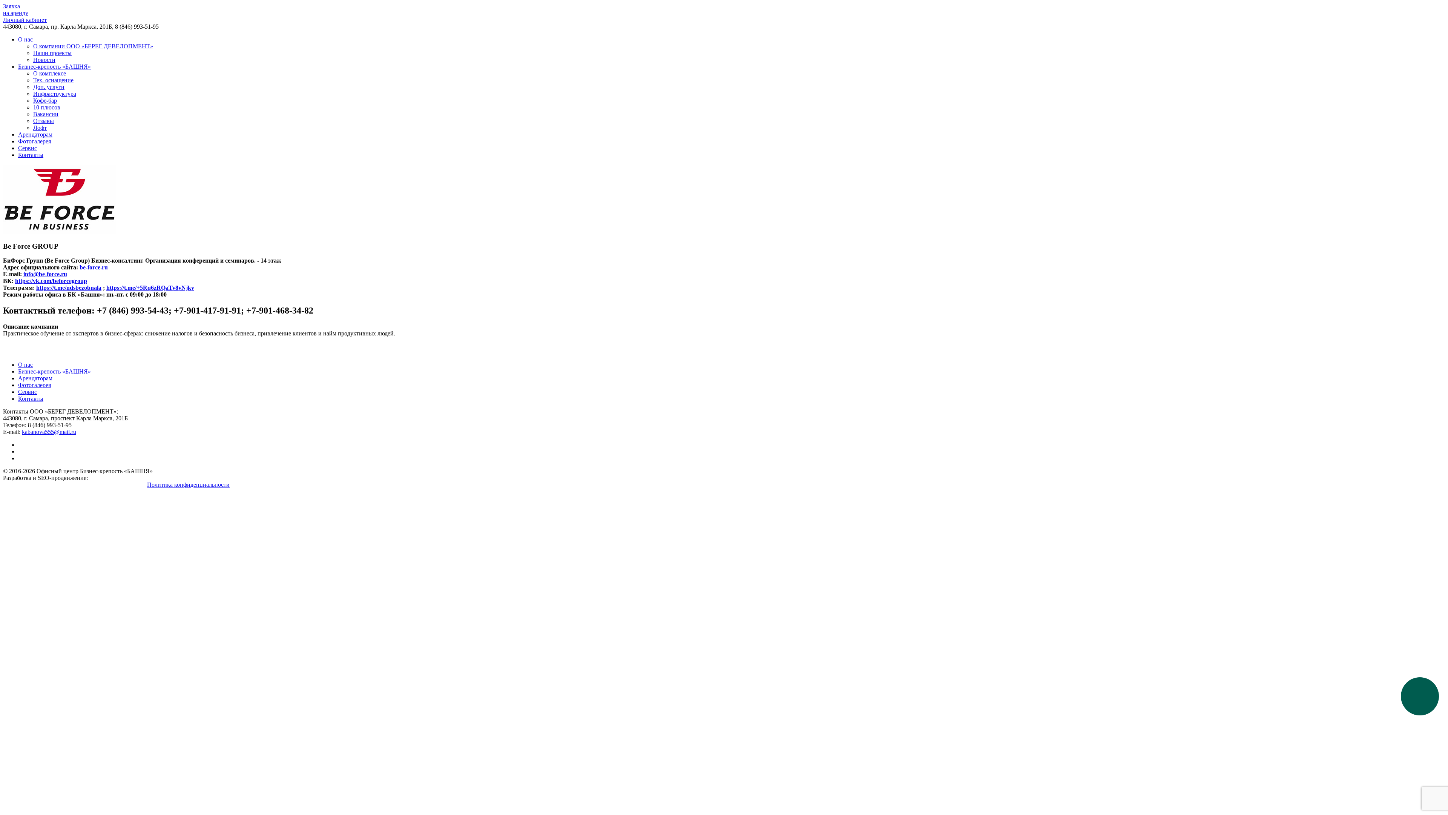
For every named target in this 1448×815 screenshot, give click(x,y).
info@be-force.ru (45, 274)
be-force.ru (94, 267)
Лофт (40, 128)
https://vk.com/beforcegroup (51, 281)
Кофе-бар (45, 100)
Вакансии (45, 114)
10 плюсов (46, 107)
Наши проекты (52, 53)
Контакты (30, 155)
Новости (44, 60)
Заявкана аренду (15, 9)
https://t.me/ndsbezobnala (68, 287)
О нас (25, 39)
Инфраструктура (54, 94)
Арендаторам (35, 134)
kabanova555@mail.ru (49, 432)
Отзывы (43, 121)
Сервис (27, 148)
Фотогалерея (34, 141)
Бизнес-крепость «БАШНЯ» (54, 66)
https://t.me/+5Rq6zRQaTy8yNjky (150, 287)
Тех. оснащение (53, 80)
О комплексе (49, 73)
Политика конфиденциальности (188, 484)
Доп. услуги (48, 87)
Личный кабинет (25, 20)
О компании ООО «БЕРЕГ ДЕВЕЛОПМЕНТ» (93, 46)
